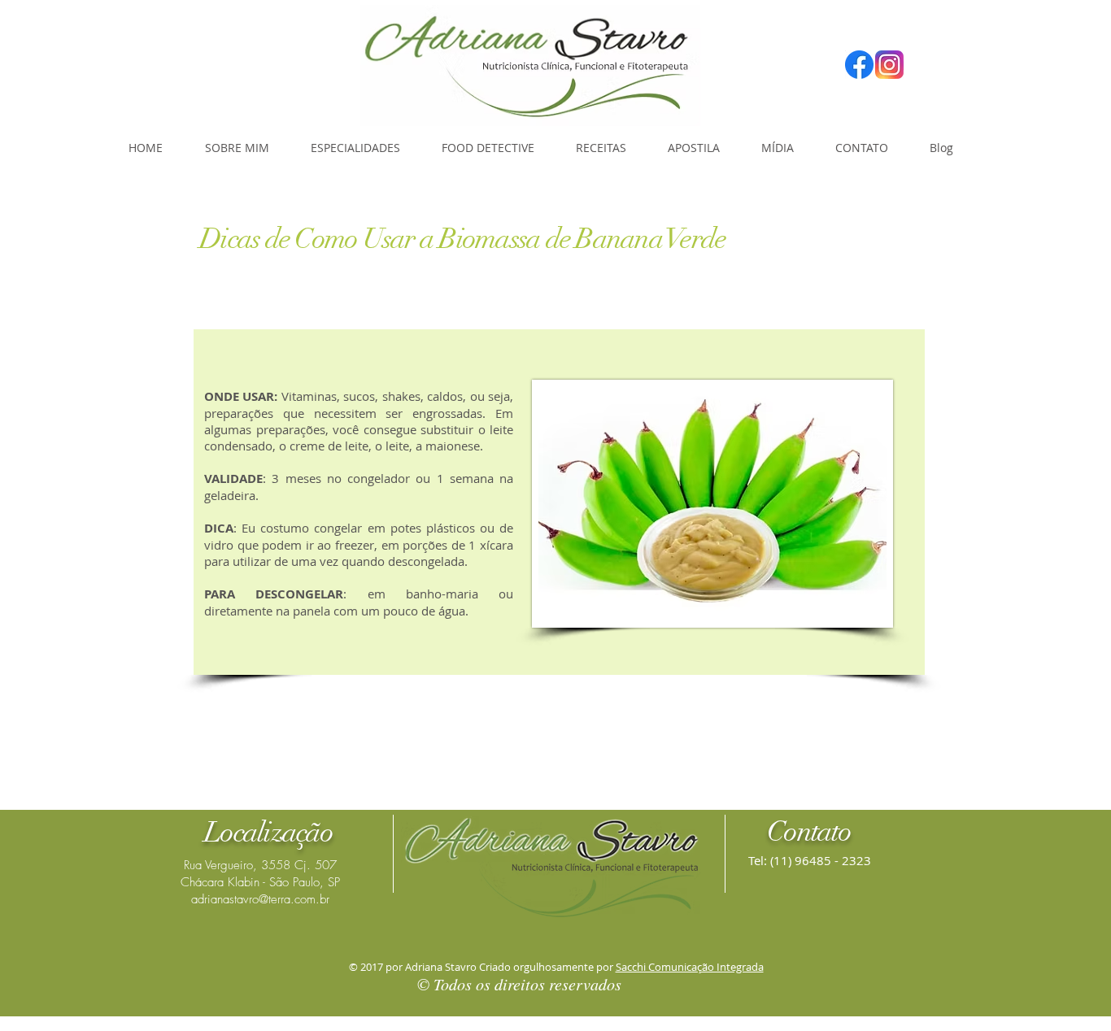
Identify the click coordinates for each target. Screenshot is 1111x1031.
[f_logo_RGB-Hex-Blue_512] (859, 64)
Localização (268, 832)
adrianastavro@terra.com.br (260, 899)
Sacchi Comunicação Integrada (690, 966)
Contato (809, 831)
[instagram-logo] (889, 64)
